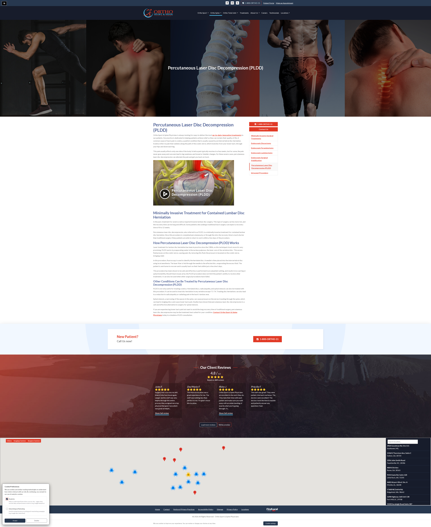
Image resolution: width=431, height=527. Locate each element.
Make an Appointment (284, 3)
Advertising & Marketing (17, 509)
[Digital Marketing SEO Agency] (272, 509)
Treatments (244, 13)
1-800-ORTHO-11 (252, 3)
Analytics (12, 499)
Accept (15, 521)
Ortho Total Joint (230, 13)
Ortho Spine (215, 13)
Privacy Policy (232, 509)
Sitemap (220, 509)
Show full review (162, 413)
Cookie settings (270, 523)
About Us (254, 13)
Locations (284, 13)
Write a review (224, 425)
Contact (166, 509)
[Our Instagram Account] (232, 4)
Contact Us (263, 129)
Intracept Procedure (259, 173)
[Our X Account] (237, 4)
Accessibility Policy (205, 509)
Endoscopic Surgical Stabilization (259, 159)
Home (157, 509)
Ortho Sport (202, 13)
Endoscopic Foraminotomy (262, 148)
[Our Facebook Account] (227, 4)
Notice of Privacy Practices (184, 509)
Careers (264, 13)
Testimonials (274, 13)
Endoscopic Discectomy (261, 143)
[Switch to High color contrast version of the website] (4, 3)
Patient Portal (268, 3)
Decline (36, 521)
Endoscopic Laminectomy (262, 153)
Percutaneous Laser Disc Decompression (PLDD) (261, 166)
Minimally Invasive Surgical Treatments (262, 137)
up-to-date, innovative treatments (226, 135)
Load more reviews (208, 425)
